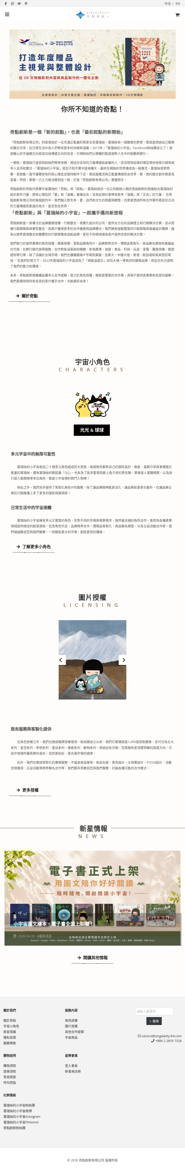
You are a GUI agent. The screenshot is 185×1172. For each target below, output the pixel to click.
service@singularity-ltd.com (161, 1037)
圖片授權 (71, 1027)
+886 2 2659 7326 (168, 1041)
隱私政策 (9, 1038)
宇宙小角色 (11, 1027)
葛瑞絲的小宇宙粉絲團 (19, 1106)
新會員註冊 (73, 1072)
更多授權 (30, 791)
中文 (168, 3)
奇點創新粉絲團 (14, 1129)
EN (178, 3)
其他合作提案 (74, 1032)
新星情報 (9, 1032)
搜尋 (156, 1022)
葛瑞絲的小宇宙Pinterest (21, 1123)
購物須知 (9, 1066)
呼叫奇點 (9, 1083)
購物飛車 (176, 22)
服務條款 (9, 1044)
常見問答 (9, 1078)
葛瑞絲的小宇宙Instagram (21, 1117)
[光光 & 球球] (92, 404)
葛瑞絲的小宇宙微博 (17, 1112)
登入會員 (71, 1066)
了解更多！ (83, 82)
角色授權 (71, 1021)
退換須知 (9, 1072)
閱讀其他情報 (95, 958)
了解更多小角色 (36, 546)
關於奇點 (29, 296)
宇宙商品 (71, 1038)
